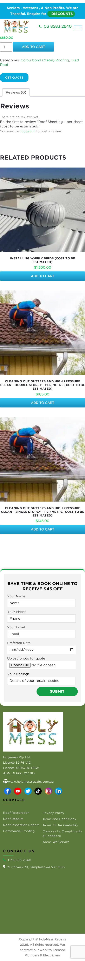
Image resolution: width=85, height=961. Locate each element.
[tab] (16, 92)
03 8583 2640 (58, 26)
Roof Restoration (16, 812)
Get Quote (14, 77)
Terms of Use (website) (60, 825)
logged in (28, 131)
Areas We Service (56, 842)
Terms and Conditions (59, 819)
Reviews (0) (16, 92)
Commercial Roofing (19, 831)
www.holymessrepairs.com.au (31, 781)
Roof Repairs (13, 818)
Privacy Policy (53, 813)
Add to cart (33, 47)
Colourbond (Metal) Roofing (45, 60)
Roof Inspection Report (21, 825)
